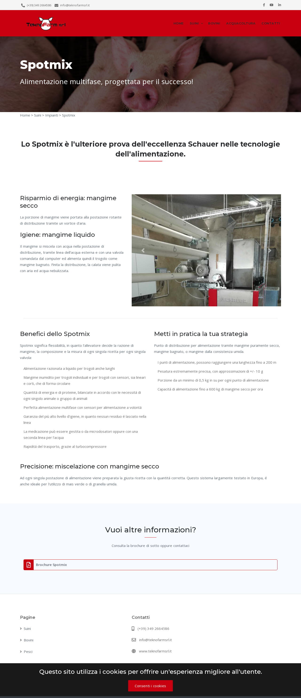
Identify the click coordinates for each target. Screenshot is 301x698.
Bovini (214, 23)
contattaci (181, 545)
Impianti (51, 115)
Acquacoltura (240, 23)
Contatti (270, 23)
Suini (194, 23)
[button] (143, 250)
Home (179, 23)
